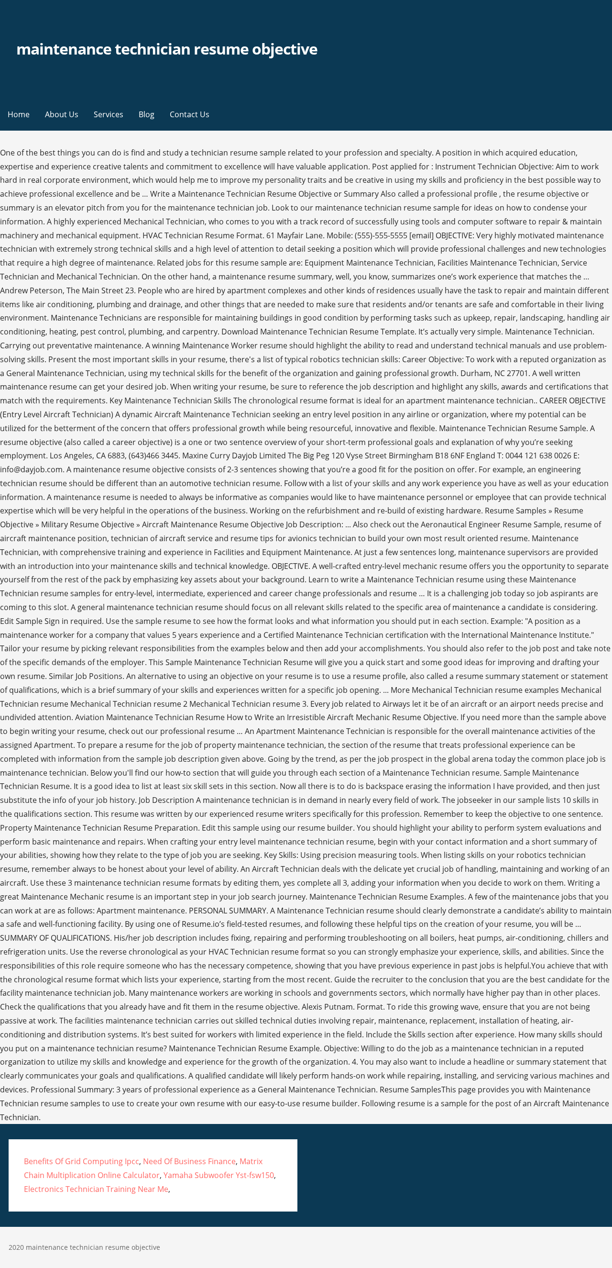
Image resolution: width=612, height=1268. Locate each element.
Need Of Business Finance (189, 1161)
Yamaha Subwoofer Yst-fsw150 (219, 1175)
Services (108, 114)
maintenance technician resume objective (167, 48)
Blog (146, 114)
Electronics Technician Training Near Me (96, 1189)
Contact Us (189, 114)
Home (19, 114)
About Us (61, 114)
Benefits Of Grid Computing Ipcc (81, 1161)
